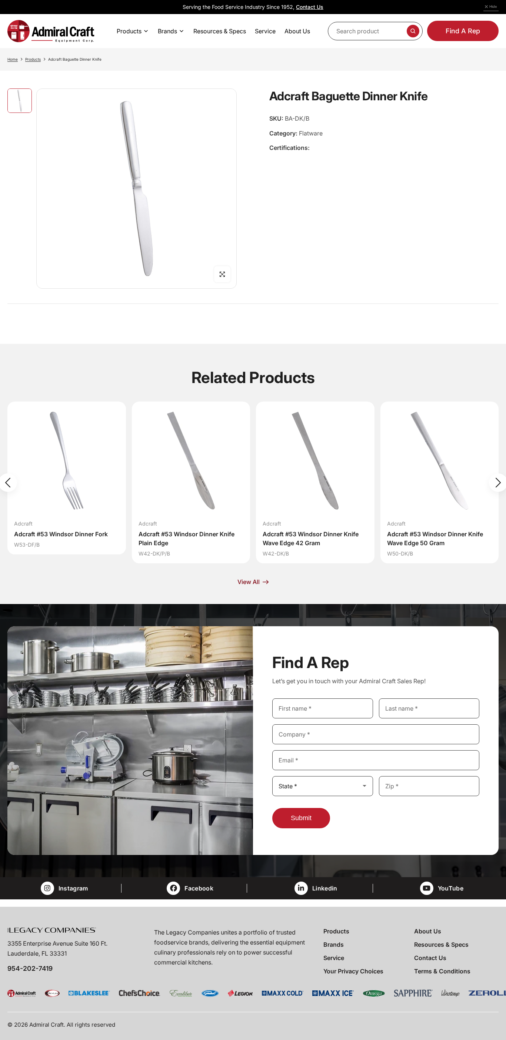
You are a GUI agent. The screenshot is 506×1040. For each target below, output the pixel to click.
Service (333, 958)
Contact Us (309, 7)
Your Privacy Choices (353, 971)
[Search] (413, 31)
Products (33, 59)
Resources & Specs (441, 944)
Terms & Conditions (442, 971)
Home (12, 59)
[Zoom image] (222, 274)
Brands (333, 944)
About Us (427, 931)
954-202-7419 (30, 968)
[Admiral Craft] (50, 31)
